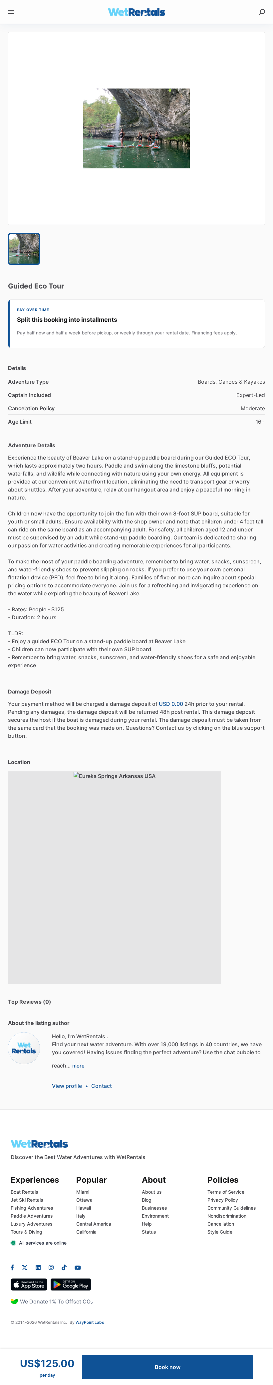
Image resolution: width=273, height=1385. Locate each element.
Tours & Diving (26, 1232)
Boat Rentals (24, 1192)
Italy (81, 1216)
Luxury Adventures (32, 1224)
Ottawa (84, 1200)
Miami (82, 1192)
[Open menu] (11, 12)
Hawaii (83, 1208)
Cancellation (220, 1224)
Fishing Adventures (32, 1208)
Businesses (154, 1208)
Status (149, 1232)
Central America (93, 1224)
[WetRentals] (24, 1048)
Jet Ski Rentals (27, 1200)
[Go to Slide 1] (24, 249)
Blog (146, 1200)
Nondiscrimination (226, 1216)
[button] (136, 128)
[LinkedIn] (38, 1267)
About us (152, 1192)
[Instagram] (51, 1267)
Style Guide (219, 1232)
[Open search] (262, 12)
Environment (155, 1216)
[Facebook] (14, 1267)
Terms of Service (225, 1192)
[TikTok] (64, 1267)
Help (147, 1224)
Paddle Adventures (32, 1216)
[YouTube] (76, 1267)
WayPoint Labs (90, 1322)
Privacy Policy (222, 1200)
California (86, 1232)
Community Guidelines (231, 1208)
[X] (25, 1267)
